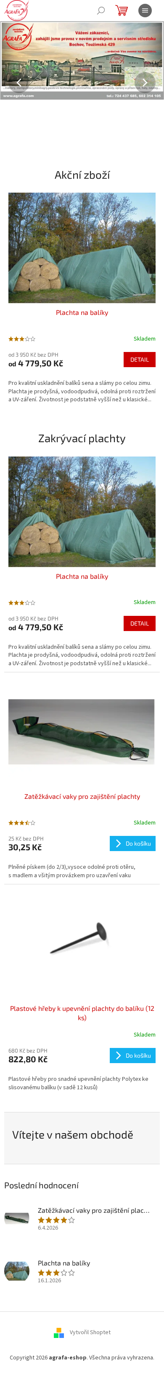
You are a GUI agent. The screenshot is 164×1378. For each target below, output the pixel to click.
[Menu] (145, 10)
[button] (12, 83)
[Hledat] (101, 10)
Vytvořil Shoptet (90, 1332)
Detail (139, 359)
